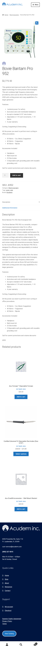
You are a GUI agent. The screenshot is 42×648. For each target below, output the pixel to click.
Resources (8, 587)
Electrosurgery (14, 15)
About (7, 583)
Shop (6, 579)
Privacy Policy (7, 621)
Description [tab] (6, 202)
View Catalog (9, 634)
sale (11, 190)
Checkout (8, 610)
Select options (21, 454)
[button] (36, 23)
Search (21, 644)
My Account (7, 644)
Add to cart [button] (21, 397)
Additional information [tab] (9, 208)
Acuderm (9, 192)
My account (9, 607)
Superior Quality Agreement (11, 619)
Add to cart (16, 175)
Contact (7, 591)
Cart (32, 643)
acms (8, 190)
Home (6, 15)
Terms (4, 624)
